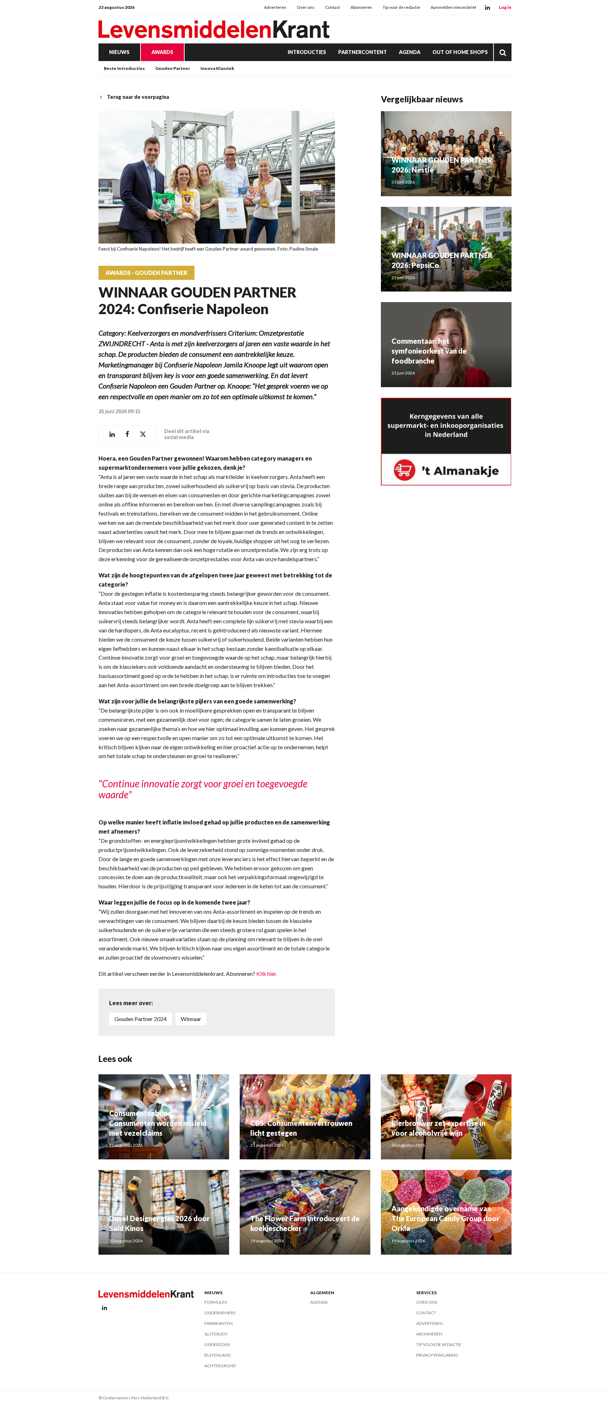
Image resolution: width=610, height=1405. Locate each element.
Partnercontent (362, 52)
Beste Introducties (124, 68)
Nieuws (119, 52)
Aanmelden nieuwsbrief (453, 7)
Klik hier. (266, 973)
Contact (332, 7)
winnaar (191, 1018)
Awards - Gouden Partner (146, 273)
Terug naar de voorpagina (138, 97)
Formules (215, 1302)
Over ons (306, 7)
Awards (162, 52)
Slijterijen (215, 1334)
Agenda (409, 52)
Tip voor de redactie (401, 7)
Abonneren (361, 7)
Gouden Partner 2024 (140, 1018)
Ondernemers (219, 1312)
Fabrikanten (218, 1323)
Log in (505, 7)
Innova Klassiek (217, 68)
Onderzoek (217, 1344)
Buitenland (217, 1355)
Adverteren (275, 7)
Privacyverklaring (437, 1355)
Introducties (307, 52)
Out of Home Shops (460, 52)
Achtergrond (220, 1365)
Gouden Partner (172, 68)
